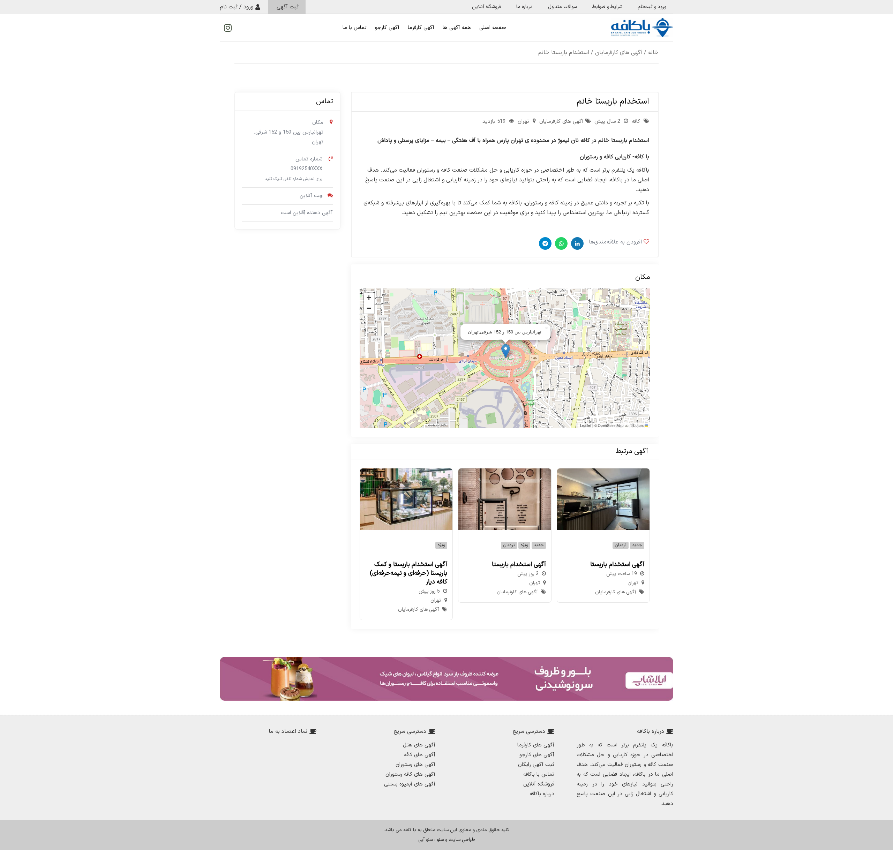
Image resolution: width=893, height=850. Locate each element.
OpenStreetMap (611, 425)
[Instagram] (228, 28)
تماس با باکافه (538, 774)
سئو (440, 839)
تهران (523, 122)
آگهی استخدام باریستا (617, 564)
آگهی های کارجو (536, 755)
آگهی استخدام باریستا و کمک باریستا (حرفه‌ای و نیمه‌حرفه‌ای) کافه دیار (408, 573)
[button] (505, 351)
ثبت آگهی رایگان (536, 765)
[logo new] (642, 27)
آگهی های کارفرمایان (618, 52)
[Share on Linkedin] (576, 243)
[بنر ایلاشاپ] (446, 679)
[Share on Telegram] (544, 243)
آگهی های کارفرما (535, 745)
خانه (653, 52)
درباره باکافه (542, 794)
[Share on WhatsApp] (560, 243)
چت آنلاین (311, 196)
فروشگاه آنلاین (538, 784)
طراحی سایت (462, 839)
